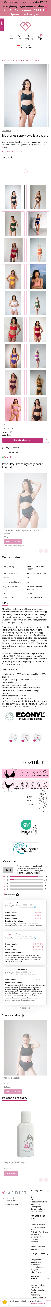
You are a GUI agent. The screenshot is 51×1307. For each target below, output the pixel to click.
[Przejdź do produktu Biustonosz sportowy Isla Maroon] (13, 382)
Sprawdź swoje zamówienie (37, 1263)
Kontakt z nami (37, 1211)
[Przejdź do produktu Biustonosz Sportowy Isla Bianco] (13, 303)
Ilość (4, 424)
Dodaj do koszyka (22, 440)
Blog (32, 1199)
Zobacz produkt (13, 541)
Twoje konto (36, 1260)
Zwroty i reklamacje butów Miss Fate (39, 1247)
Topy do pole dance (32, 60)
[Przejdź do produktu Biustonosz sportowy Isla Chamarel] (37, 197)
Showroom (35, 1204)
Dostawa (34, 1239)
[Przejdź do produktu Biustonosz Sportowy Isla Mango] (13, 276)
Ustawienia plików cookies (38, 1286)
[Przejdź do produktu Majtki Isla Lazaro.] (25, 1048)
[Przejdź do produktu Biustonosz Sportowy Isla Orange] (37, 250)
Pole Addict (6, 60)
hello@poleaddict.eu (13, 1204)
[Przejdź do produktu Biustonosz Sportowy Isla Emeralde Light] (37, 303)
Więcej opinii (25, 1008)
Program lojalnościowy (36, 1270)
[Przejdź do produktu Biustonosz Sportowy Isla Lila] (37, 356)
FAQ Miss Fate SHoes (39, 1232)
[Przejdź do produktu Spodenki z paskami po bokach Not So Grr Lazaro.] (25, 500)
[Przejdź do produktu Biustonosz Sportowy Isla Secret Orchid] (13, 409)
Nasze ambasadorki (39, 1202)
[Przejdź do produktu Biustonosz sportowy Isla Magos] (37, 223)
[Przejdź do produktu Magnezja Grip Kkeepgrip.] (25, 1132)
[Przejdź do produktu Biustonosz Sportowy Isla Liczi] (37, 276)
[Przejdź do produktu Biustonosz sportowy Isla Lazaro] (13, 197)
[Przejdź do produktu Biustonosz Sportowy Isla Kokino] (13, 250)
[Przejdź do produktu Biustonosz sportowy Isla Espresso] (37, 382)
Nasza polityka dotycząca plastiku (38, 1208)
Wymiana (34, 1242)
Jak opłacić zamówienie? (36, 1235)
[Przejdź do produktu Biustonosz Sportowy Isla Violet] (13, 356)
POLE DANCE (17, 60)
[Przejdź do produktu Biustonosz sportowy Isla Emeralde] (13, 223)
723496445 (9, 1198)
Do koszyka (11, 1173)
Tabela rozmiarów (38, 1224)
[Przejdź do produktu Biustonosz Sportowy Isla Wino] (37, 329)
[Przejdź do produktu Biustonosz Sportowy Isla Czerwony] (13, 329)
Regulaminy (35, 1295)
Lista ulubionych (37, 1267)
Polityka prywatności (39, 1297)
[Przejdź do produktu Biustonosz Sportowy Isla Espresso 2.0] (37, 409)
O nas (33, 1197)
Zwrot (33, 1244)
